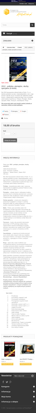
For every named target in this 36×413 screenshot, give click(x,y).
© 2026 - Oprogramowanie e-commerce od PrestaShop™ (16, 408)
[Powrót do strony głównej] (3, 47)
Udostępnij (15, 111)
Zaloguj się (31, 3)
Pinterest (6, 114)
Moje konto (6, 397)
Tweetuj (6, 111)
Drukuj (6, 118)
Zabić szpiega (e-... (7, 359)
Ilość (4, 131)
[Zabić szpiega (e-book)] (9, 349)
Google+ (23, 111)
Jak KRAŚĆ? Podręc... (27, 359)
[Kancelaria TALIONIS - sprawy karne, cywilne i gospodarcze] (18, 1)
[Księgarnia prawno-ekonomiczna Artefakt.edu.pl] (18, 12)
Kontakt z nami (23, 3)
